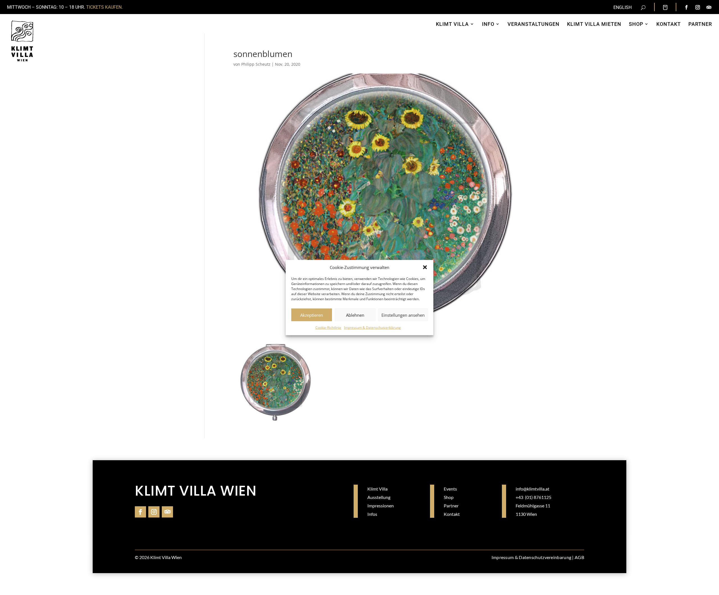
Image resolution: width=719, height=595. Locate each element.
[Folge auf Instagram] (697, 7)
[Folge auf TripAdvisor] (708, 7)
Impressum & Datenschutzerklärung (372, 327)
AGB (579, 557)
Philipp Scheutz (255, 64)
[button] (425, 267)
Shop (449, 497)
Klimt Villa (377, 488)
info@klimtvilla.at (532, 488)
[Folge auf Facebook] (686, 7)
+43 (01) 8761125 (533, 497)
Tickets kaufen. (104, 7)
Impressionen (380, 505)
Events (450, 488)
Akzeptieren (311, 315)
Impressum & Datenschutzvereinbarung (532, 557)
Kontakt (452, 514)
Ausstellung (378, 497)
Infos (372, 514)
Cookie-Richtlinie (328, 327)
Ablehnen (355, 315)
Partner (451, 505)
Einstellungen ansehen (403, 315)
